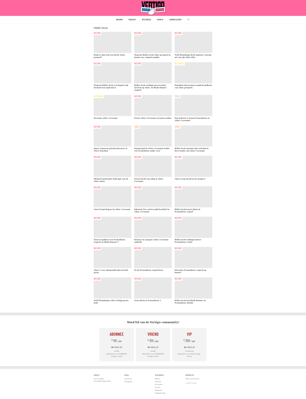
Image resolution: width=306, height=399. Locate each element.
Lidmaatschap (175, 19)
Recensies (146, 19)
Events (160, 19)
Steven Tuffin (99, 379)
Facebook (128, 379)
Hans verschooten (192, 379)
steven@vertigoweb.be (102, 381)
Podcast (132, 19)
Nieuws (119, 19)
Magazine (158, 390)
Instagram (128, 381)
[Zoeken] (188, 19)
